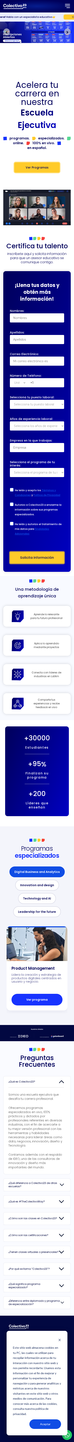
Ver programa (37, 1000)
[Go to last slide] (6, 31)
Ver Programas (37, 167)
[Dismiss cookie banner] (59, 1339)
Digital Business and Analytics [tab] (37, 872)
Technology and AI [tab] (37, 898)
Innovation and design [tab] (37, 885)
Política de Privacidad (47, 495)
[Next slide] (67, 31)
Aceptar (45, 1424)
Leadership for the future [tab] (37, 912)
